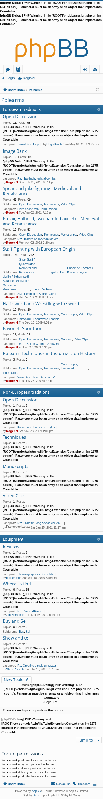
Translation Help (28, 144)
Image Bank (15, 151)
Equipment (13, 539)
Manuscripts (69, 234)
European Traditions (22, 109)
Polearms (12, 100)
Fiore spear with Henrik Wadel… (38, 209)
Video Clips (68, 204)
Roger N (12, 182)
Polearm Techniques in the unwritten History (49, 353)
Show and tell (16, 638)
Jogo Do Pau (56, 272)
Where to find (17, 584)
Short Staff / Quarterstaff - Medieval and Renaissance (28, 266)
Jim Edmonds (15, 614)
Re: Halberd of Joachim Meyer (37, 239)
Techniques (51, 204)
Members (19, 70)
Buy (21, 631)
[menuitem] (81, 784)
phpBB (36, 791)
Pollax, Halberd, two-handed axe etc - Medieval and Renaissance (51, 221)
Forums (9, 70)
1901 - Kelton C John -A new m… (39, 343)
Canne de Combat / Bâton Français (80, 270)
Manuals (66, 339)
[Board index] (51, 45)
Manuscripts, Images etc (69, 366)
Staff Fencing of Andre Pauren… (38, 293)
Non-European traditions (26, 392)
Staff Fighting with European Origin (39, 249)
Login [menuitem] (86, 70)
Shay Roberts (15, 669)
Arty (36, 795)
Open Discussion (20, 117)
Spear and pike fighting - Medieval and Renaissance (42, 191)
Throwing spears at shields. (35, 574)
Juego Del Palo (42, 289)
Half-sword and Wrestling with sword (41, 304)
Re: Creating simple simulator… (38, 665)
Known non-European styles (36, 427)
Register (29, 78)
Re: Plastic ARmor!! (30, 611)
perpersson (13, 577)
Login (10, 78)
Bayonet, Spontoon (23, 329)
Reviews (11, 547)
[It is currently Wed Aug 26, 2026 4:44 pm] (97, 89)
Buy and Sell (15, 621)
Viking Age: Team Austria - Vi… (37, 377)
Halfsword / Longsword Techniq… (39, 318)
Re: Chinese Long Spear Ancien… (40, 523)
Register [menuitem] (96, 70)
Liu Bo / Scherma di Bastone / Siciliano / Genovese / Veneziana (16, 283)
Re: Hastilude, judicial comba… (38, 178)
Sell (28, 631)
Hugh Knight (54, 144)
